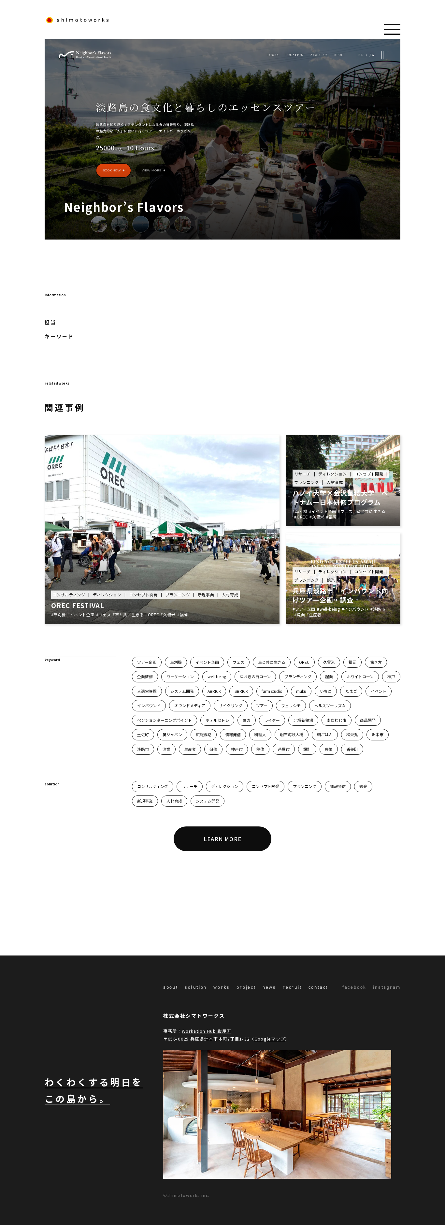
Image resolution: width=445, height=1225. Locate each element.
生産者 (190, 749)
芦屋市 (284, 749)
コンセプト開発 (265, 786)
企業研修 (145, 676)
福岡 (352, 662)
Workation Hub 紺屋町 (206, 1031)
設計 (307, 749)
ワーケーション (180, 676)
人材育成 (174, 801)
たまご (351, 691)
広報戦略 (203, 734)
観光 (363, 786)
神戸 (391, 676)
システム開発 (182, 691)
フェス (238, 662)
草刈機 (176, 662)
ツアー (261, 705)
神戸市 (237, 749)
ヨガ (247, 720)
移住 (260, 749)
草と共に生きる (271, 662)
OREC (304, 662)
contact (318, 987)
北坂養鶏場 (303, 720)
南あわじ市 (336, 720)
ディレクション (224, 786)
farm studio (272, 691)
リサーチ (189, 786)
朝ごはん (325, 734)
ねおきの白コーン (255, 676)
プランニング (304, 786)
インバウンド (149, 705)
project (246, 987)
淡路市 (143, 749)
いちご (326, 691)
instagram (386, 987)
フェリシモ (291, 705)
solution (196, 987)
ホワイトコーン (360, 676)
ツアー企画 (146, 662)
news (269, 987)
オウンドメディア (189, 705)
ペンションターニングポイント (164, 720)
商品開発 (368, 720)
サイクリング (230, 705)
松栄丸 (352, 734)
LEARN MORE (222, 839)
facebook (354, 987)
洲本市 (377, 734)
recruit (292, 987)
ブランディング (297, 676)
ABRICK (214, 691)
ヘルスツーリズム (330, 705)
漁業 (166, 749)
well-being (217, 676)
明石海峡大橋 (291, 734)
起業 (329, 676)
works (221, 987)
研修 (213, 749)
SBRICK (241, 691)
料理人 (260, 734)
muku (301, 691)
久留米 (329, 662)
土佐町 (143, 734)
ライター (272, 720)
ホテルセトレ (217, 720)
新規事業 (145, 801)
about (170, 987)
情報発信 (233, 734)
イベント (378, 691)
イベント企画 (207, 662)
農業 (329, 749)
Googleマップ (269, 1039)
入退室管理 (147, 691)
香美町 (352, 749)
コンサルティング (152, 786)
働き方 (376, 662)
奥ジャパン (172, 734)
